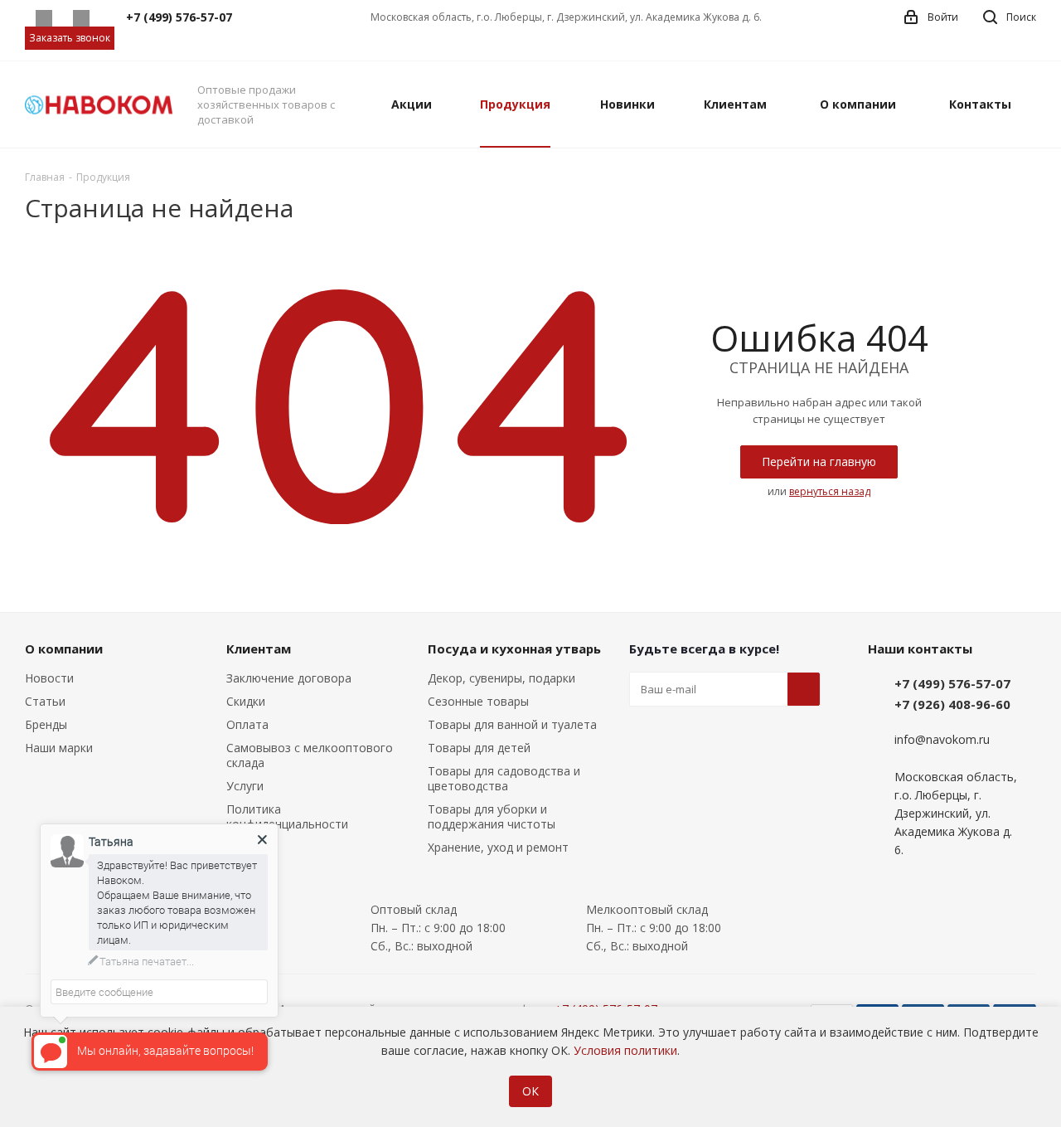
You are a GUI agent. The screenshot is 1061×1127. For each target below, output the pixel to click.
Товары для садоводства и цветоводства (504, 778)
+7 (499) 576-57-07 (952, 683)
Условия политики (625, 1050)
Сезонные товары (478, 701)
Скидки (245, 701)
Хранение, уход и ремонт (498, 847)
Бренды (46, 724)
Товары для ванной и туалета (512, 724)
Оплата (247, 724)
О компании (64, 648)
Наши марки (59, 747)
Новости (49, 678)
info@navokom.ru (942, 740)
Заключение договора (288, 678)
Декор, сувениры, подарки (501, 678)
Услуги (245, 786)
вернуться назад (829, 491)
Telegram (80, 18)
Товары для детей (479, 747)
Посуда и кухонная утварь (514, 648)
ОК (530, 1091)
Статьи (45, 701)
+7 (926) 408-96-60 (952, 704)
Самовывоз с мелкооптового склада (309, 755)
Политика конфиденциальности (287, 816)
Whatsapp (43, 18)
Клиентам (258, 648)
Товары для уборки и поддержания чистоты (491, 816)
